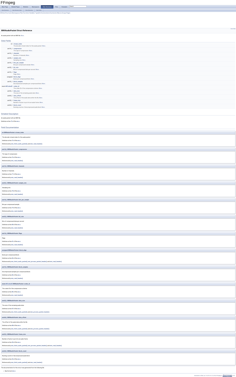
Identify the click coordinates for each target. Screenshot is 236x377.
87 (12, 308)
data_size (16, 91)
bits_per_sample (18, 62)
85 (12, 292)
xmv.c (18, 121)
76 (12, 157)
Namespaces (16, 13)
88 (12, 325)
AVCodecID (9, 86)
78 (12, 191)
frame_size (16, 100)
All (1, 13)
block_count (17, 105)
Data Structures (7, 13)
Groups (64, 13)
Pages (68, 13)
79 (12, 208)
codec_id (16, 86)
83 (12, 275)
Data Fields (233, 28)
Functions (26, 13)
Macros (59, 13)
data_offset (17, 95)
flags (15, 72)
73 (12, 140)
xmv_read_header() (36, 144)
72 (11, 121)
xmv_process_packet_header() (37, 261)
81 (12, 241)
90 (12, 342)
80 (12, 224)
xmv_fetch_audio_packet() (19, 144)
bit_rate (15, 67)
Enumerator (53, 13)
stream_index (17, 44)
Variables (32, 13)
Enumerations (45, 13)
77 (12, 174)
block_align (17, 77)
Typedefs (38, 13)
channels (16, 53)
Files (21, 13)
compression (17, 48)
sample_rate (17, 58)
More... (23, 35)
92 (12, 359)
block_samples (18, 81)
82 (12, 258)
